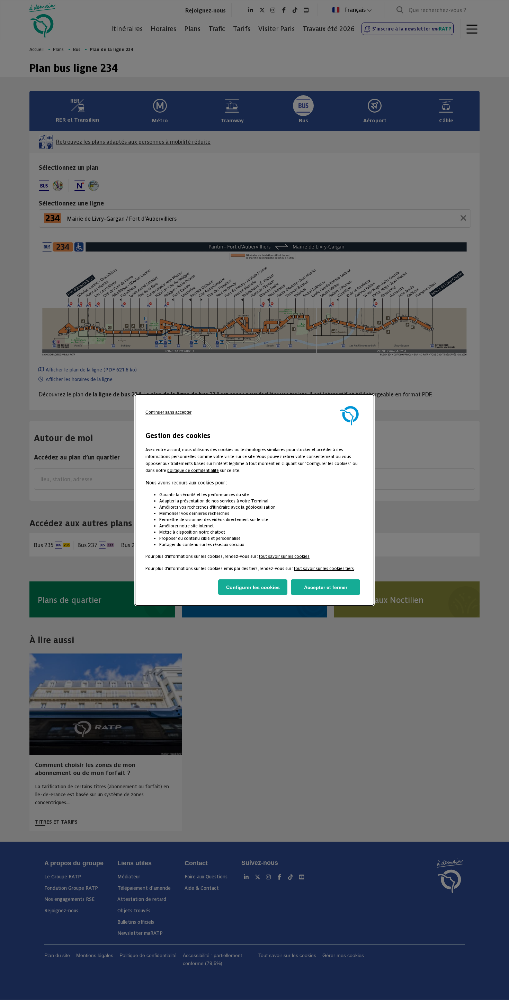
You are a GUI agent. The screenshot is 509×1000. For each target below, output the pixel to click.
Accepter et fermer (325, 587)
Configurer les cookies (253, 587)
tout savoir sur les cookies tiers (324, 568)
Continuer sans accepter (168, 412)
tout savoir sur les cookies (284, 556)
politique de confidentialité (193, 470)
